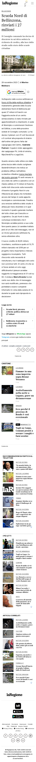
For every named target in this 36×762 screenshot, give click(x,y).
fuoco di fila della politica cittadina (16, 102)
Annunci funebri (23, 726)
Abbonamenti (6, 724)
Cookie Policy (19, 728)
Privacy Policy (7, 728)
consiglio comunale (15, 346)
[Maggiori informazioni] (28, 92)
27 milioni (5, 346)
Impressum (23, 724)
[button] (5, 736)
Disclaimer (15, 724)
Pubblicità (14, 726)
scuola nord (26, 346)
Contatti (30, 724)
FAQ (8, 726)
